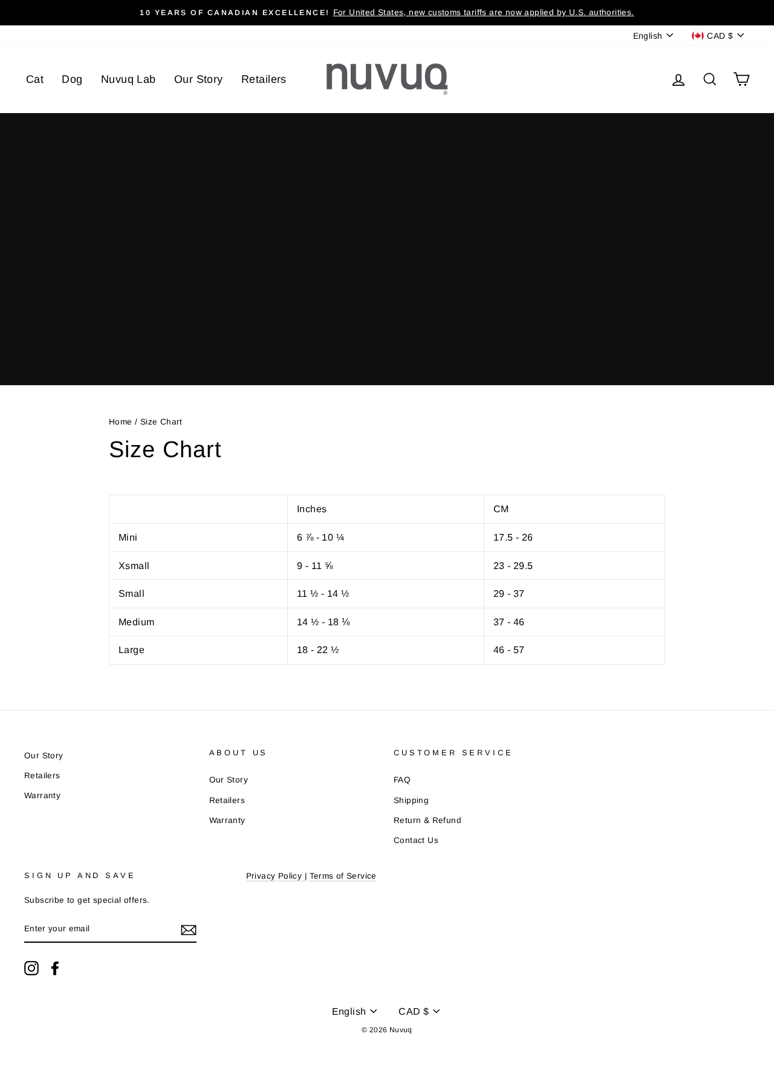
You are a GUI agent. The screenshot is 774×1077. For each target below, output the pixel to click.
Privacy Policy (274, 875)
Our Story (198, 79)
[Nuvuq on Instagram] (31, 968)
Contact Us (416, 840)
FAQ (402, 779)
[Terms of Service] (303, 876)
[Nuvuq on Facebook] (55, 968)
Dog (72, 79)
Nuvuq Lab (128, 79)
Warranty (42, 795)
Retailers (264, 79)
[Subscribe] (189, 929)
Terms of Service (343, 875)
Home (120, 421)
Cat (35, 79)
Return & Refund (427, 820)
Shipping (411, 800)
